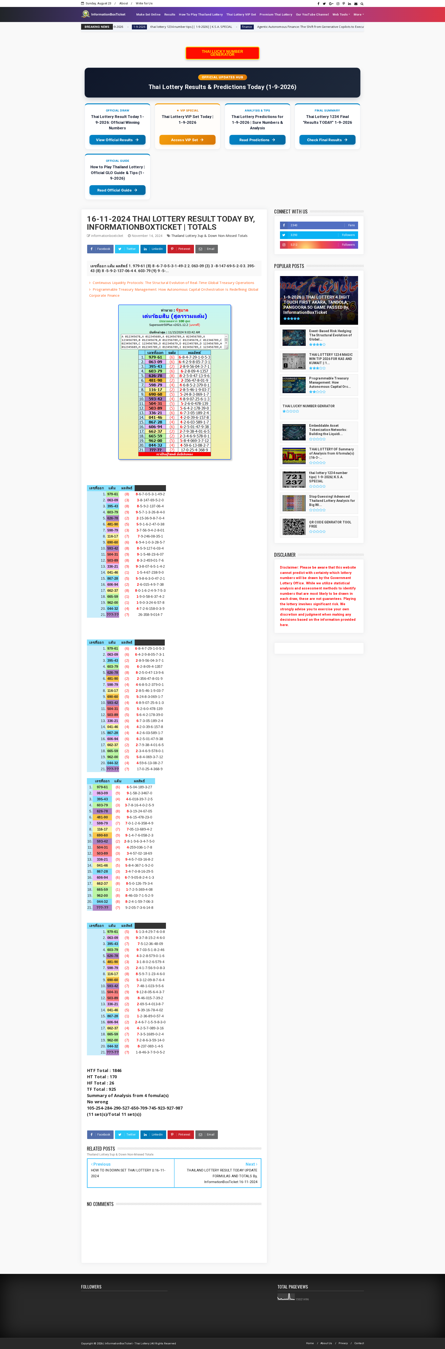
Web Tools (340, 14)
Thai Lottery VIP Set (241, 14)
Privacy (343, 1343)
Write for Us (144, 3)
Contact (359, 1343)
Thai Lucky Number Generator (222, 53)
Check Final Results (324, 140)
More (358, 14)
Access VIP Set (184, 140)
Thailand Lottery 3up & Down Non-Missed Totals (209, 235)
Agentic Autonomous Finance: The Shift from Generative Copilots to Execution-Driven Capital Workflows (267, 27)
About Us (326, 1343)
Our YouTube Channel (312, 14)
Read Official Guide (114, 190)
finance (182, 27)
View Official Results (114, 140)
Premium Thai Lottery (276, 14)
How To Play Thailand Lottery (201, 14)
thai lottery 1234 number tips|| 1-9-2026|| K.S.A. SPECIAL (126, 27)
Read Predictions (254, 140)
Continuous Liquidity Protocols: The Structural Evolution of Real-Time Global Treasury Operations (173, 282)
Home (310, 1343)
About (123, 3)
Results (169, 14)
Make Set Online (148, 14)
